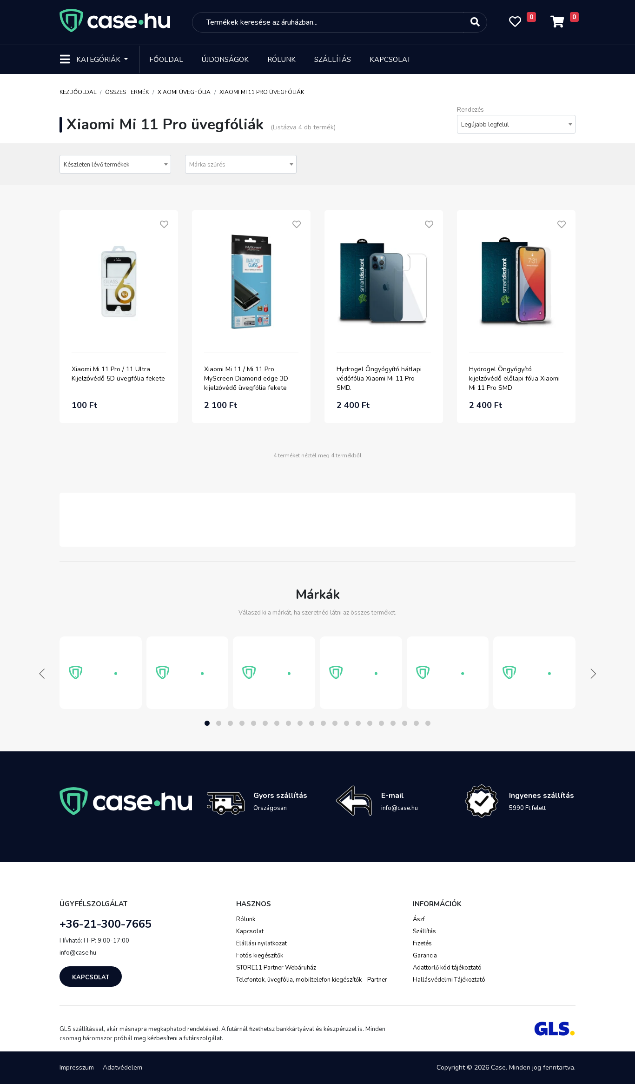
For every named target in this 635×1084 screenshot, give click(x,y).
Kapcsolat (390, 59)
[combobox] (516, 124)
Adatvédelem (122, 1067)
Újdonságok (225, 59)
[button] (207, 723)
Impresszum (77, 1067)
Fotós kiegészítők (259, 955)
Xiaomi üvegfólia (184, 92)
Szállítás (332, 59)
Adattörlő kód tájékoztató (447, 968)
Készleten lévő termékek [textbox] (96, 165)
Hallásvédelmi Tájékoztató (449, 980)
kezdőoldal (78, 92)
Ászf (419, 919)
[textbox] (240, 164)
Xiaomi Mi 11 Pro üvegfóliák (261, 92)
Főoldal (166, 59)
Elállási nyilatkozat (261, 943)
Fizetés (422, 943)
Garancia (425, 955)
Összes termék (127, 92)
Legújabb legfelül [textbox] (485, 124)
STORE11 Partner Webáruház (276, 968)
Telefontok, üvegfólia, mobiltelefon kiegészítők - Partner (311, 980)
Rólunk (281, 59)
